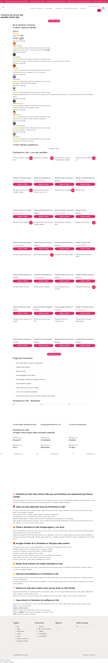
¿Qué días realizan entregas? (23, 383)
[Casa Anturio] (9, 8)
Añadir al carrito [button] (23, 184)
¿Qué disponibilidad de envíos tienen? (25, 375)
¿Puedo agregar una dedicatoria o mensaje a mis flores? (30, 379)
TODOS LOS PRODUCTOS (37, 8)
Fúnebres (72, 440)
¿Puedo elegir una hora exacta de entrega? (27, 387)
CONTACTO (83, 8)
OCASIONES (49, 8)
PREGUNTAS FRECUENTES (71, 8)
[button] (54, 363)
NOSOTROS (59, 8)
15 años (72, 447)
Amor (15, 447)
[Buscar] (99, 10)
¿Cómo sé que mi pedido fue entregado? (26, 392)
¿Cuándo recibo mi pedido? (23, 367)
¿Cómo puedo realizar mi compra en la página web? (29, 363)
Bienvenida (45, 447)
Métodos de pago (20, 371)
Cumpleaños (46, 440)
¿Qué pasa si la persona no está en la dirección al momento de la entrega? (35, 396)
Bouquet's (17, 440)
